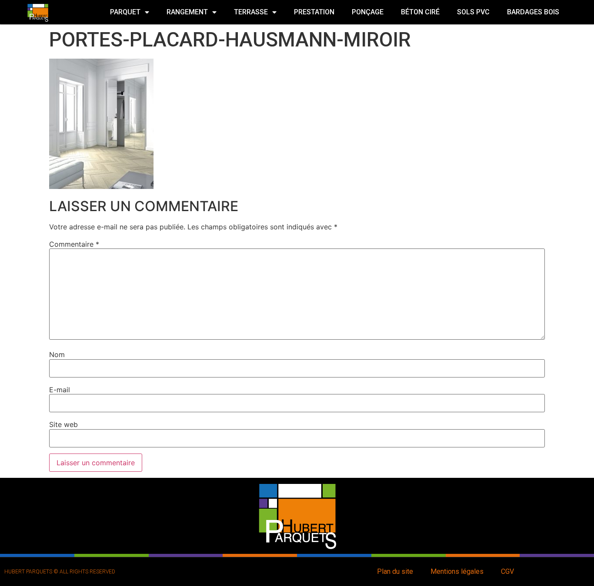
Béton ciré (420, 12)
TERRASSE (251, 12)
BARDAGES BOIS (533, 12)
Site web (63, 424)
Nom (57, 354)
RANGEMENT (187, 12)
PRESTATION (314, 12)
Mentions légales (457, 571)
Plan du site (395, 571)
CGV (507, 571)
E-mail (59, 389)
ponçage (368, 12)
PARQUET (125, 12)
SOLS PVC (473, 12)
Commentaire (74, 244)
